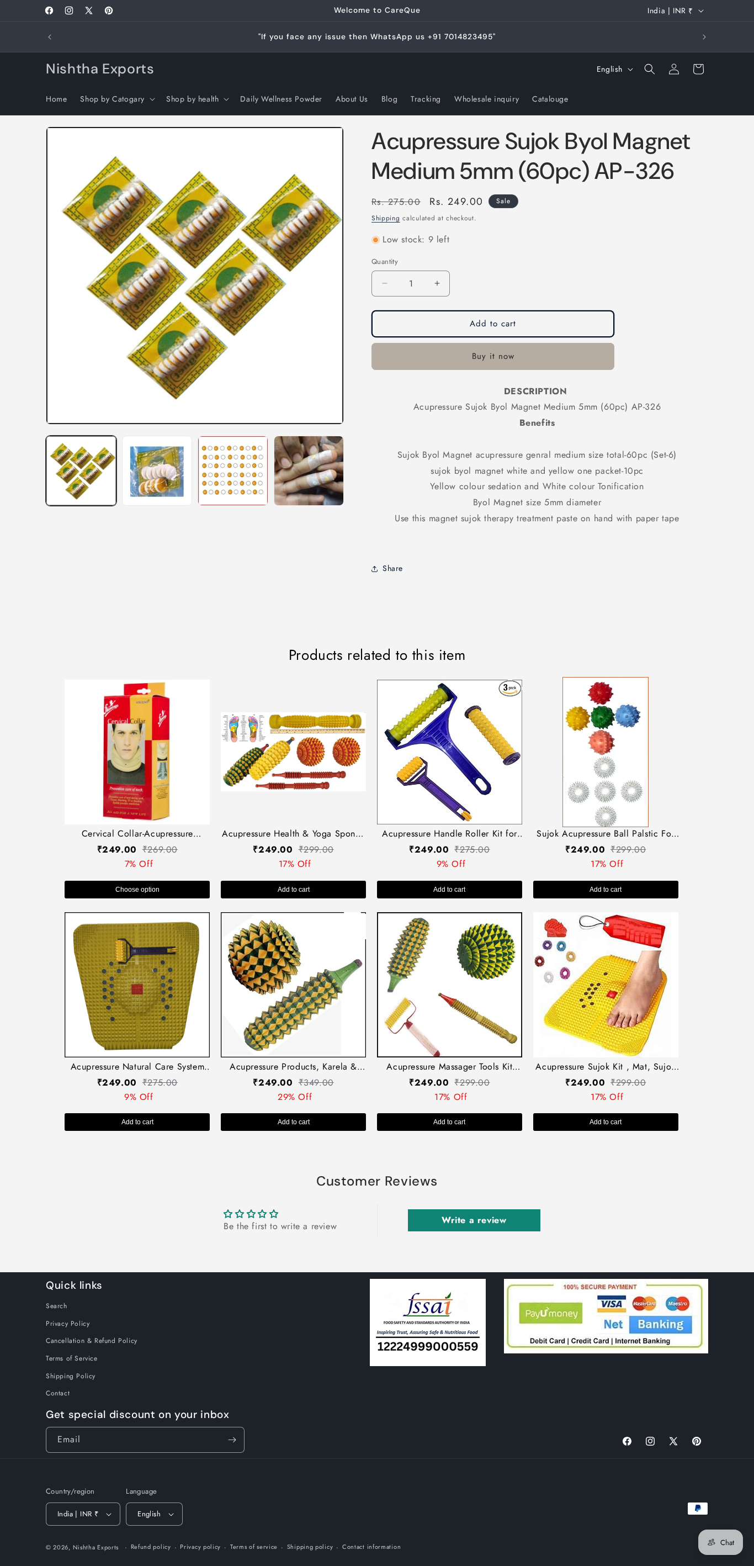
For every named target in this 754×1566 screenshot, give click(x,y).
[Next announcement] (704, 37)
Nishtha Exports (96, 1547)
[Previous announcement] (50, 37)
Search (56, 1306)
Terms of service (254, 1546)
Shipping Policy (70, 1376)
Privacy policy (200, 1546)
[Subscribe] (232, 1440)
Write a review (474, 1220)
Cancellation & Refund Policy (91, 1341)
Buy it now (493, 356)
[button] (116, 98)
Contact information (371, 1546)
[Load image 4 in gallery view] (309, 471)
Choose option (137, 889)
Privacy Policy (67, 1324)
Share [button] (393, 568)
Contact (58, 1393)
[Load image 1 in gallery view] (81, 471)
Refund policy (151, 1546)
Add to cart (294, 889)
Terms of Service (72, 1358)
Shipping (385, 218)
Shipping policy (310, 1546)
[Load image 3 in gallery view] (233, 471)
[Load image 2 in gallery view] (157, 471)
